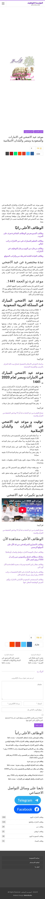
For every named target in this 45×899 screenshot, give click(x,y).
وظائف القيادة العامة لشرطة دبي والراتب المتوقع (23, 256)
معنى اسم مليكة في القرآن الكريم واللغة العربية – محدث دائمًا (35, 660)
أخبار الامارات (38, 131)
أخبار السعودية (29, 131)
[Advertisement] (22, 31)
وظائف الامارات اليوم (36, 817)
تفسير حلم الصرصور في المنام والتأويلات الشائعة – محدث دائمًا (11, 660)
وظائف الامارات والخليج (36, 822)
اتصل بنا (36, 867)
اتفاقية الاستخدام (34, 862)
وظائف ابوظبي (38, 831)
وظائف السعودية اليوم (36, 836)
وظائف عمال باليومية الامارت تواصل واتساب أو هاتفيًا (24, 552)
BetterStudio (28, 895)
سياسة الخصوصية (34, 858)
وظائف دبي (39, 827)
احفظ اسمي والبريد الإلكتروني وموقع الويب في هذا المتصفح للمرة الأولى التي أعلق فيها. (24, 719)
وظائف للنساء (39, 841)
